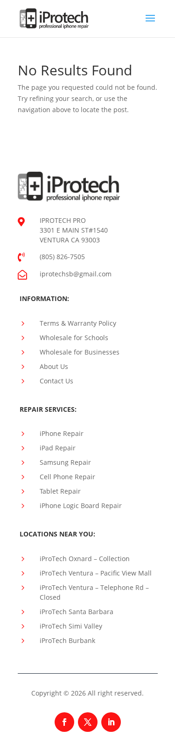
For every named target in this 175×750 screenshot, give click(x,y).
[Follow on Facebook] (64, 722)
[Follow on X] (88, 722)
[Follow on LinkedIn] (111, 722)
